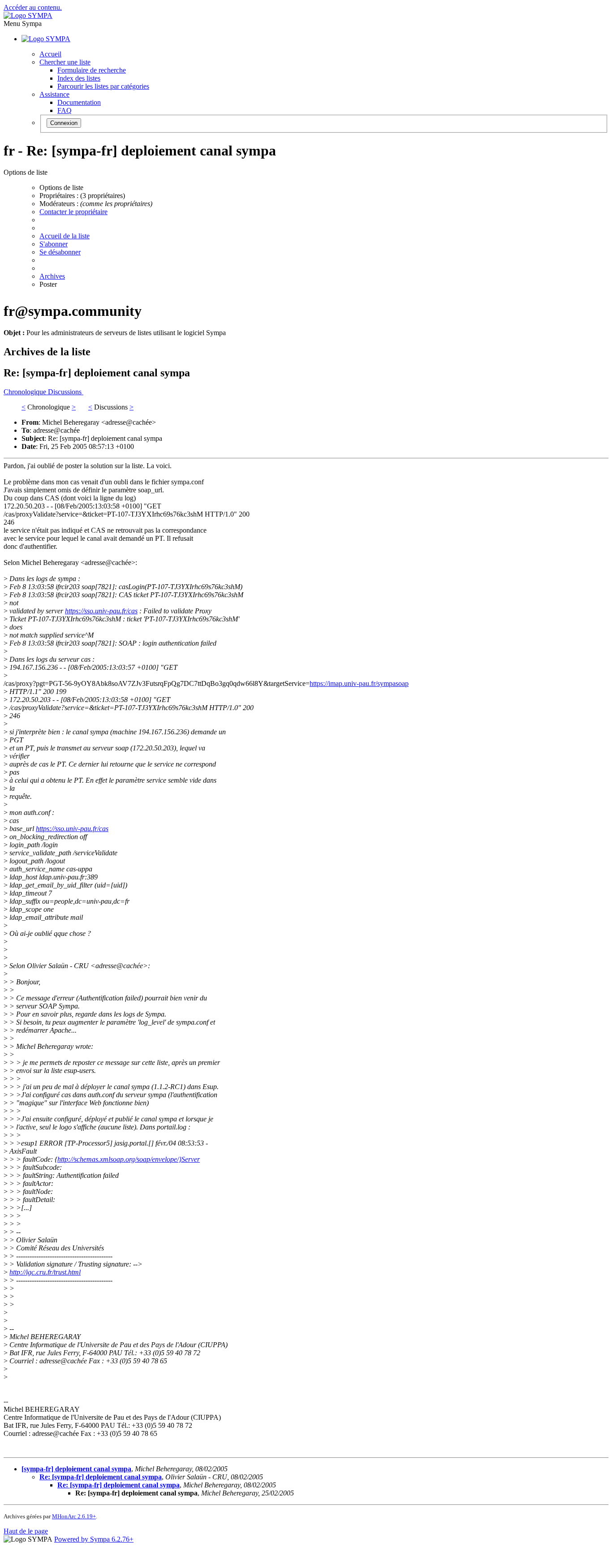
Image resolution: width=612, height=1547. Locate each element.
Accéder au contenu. (33, 7)
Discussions (65, 392)
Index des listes (78, 78)
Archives (52, 276)
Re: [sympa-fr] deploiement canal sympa (100, 1477)
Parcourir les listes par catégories (103, 86)
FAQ (64, 110)
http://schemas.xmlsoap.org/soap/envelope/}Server (128, 1159)
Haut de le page (26, 1531)
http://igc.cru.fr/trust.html (45, 1272)
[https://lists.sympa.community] (28, 15)
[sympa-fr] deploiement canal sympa (76, 1469)
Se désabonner (60, 252)
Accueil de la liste (64, 236)
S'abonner (53, 244)
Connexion (64, 123)
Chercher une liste (65, 62)
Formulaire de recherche (91, 70)
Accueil (50, 54)
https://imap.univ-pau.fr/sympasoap (359, 683)
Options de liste (61, 187)
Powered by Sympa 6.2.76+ (94, 1539)
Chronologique (26, 392)
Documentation (79, 102)
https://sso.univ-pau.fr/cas (101, 611)
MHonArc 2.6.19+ (74, 1516)
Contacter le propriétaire (73, 211)
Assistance (54, 94)
